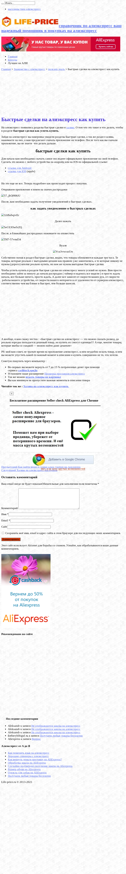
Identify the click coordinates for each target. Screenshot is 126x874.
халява (70, 127)
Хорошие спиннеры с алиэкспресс (28, 756)
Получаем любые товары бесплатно (61, 735)
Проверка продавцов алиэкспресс (64, 373)
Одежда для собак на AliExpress (27, 772)
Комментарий (9, 508)
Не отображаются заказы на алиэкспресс (55, 725)
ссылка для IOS (17, 171)
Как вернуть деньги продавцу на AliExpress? (35, 759)
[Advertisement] (26, 91)
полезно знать (56, 69)
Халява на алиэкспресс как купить (46, 386)
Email (4, 520)
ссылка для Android (20, 168)
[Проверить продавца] (60, 50)
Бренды (12, 59)
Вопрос (36, 739)
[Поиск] (2, 3)
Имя (3, 514)
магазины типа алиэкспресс (24, 9)
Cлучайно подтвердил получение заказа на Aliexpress (40, 766)
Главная (12, 56)
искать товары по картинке (43, 377)
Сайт (4, 526)
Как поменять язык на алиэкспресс (28, 752)
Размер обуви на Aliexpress (24, 769)
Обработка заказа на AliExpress (27, 762)
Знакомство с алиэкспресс (29, 69)
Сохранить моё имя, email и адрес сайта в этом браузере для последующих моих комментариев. (63, 533)
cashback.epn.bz (28, 370)
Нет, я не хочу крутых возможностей (63, 468)
